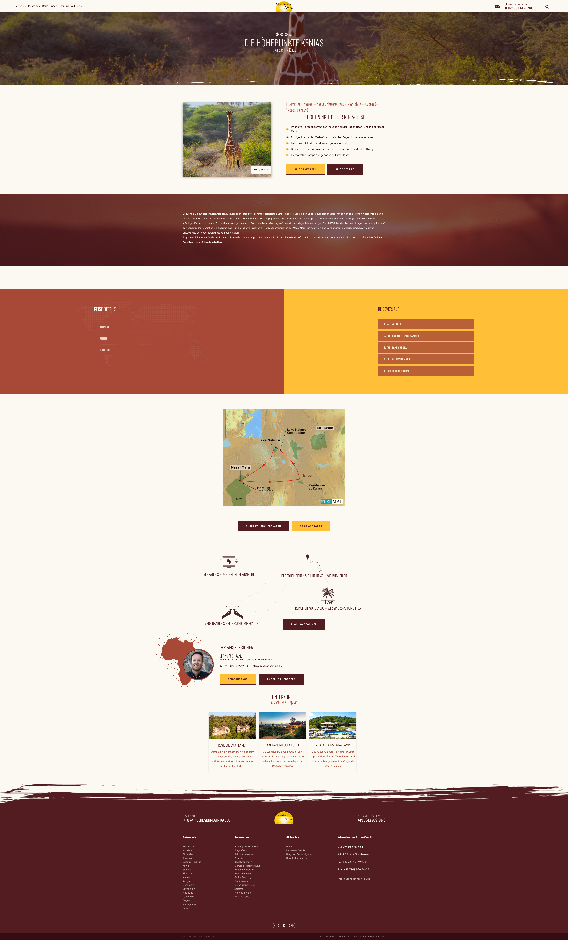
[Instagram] (276, 925)
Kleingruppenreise (244, 885)
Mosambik (188, 885)
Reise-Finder (49, 6)
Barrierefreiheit (328, 936)
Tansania (235, 237)
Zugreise (239, 858)
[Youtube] (292, 925)
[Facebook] (284, 925)
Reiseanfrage (238, 679)
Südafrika (188, 854)
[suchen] (547, 7)
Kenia (210, 237)
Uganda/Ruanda (192, 861)
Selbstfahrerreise (244, 854)
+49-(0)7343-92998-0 (235, 666)
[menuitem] (20, 6)
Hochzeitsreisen (243, 873)
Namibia (187, 850)
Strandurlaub (241, 896)
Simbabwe (188, 873)
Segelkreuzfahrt (243, 861)
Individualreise (242, 892)
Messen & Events (295, 850)
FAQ (369, 936)
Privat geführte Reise (246, 846)
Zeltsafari (239, 888)
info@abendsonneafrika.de (267, 666)
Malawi (186, 877)
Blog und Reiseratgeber (299, 854)
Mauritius (188, 892)
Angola (187, 900)
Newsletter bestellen (297, 858)
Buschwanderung (244, 869)
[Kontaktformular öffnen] (497, 6)
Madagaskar (189, 904)
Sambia (187, 869)
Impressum (344, 936)
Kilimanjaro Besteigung (247, 865)
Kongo (186, 881)
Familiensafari (242, 881)
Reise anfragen (306, 169)
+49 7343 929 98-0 (371, 820)
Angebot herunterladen (263, 526)
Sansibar (188, 242)
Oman (186, 908)
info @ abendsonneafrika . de (206, 820)
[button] (232, 139)
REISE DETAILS (344, 169)
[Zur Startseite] (284, 6)
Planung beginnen (304, 624)
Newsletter (379, 936)
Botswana (188, 846)
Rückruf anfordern (281, 679)
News (289, 846)
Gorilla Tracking (242, 877)
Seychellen (215, 242)
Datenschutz (359, 936)
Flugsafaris (240, 850)
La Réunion (189, 896)
